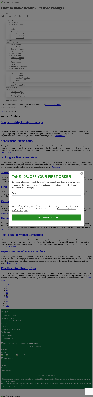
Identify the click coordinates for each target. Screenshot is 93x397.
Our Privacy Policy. (22, 211)
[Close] (81, 173)
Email (14, 193)
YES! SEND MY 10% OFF (46, 217)
